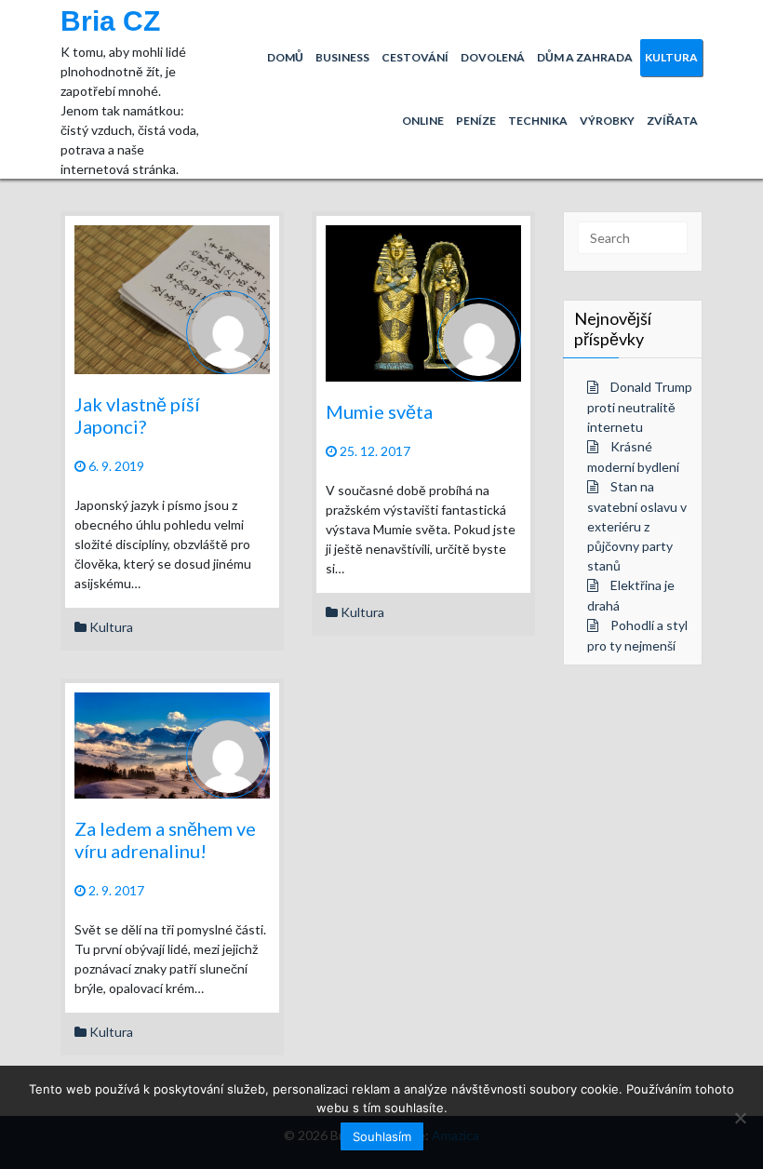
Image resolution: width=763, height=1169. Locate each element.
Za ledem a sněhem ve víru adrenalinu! (165, 839)
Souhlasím (382, 1136)
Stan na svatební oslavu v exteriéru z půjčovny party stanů (637, 525)
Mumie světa (379, 411)
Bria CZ (110, 21)
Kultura (111, 627)
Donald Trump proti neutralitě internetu (639, 407)
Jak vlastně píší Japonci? (137, 415)
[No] (739, 1118)
